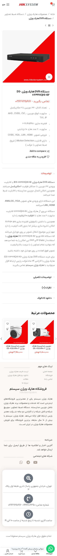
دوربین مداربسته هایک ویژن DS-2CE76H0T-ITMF (15, 348)
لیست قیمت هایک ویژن (18, 371)
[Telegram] (28, 462)
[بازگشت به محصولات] (49, 25)
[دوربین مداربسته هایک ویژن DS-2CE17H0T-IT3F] (41, 332)
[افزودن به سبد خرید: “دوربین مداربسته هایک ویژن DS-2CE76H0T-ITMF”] (7, 329)
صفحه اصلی (47, 371)
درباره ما (25, 383)
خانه (52, 14)
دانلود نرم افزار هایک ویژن (18, 375)
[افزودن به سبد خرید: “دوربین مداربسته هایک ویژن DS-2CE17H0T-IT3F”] (33, 329)
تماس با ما (48, 379)
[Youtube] (35, 462)
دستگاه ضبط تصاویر (14, 14)
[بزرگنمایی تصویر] (49, 76)
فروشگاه (49, 375)
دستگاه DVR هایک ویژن (40, 18)
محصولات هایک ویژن (37, 14)
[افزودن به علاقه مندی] (33, 323)
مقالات (25, 379)
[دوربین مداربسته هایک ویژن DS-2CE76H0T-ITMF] (15, 332)
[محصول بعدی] (45, 25)
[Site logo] (28, 4)
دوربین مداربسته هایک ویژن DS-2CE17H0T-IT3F (41, 348)
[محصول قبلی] (53, 25)
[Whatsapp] (21, 462)
